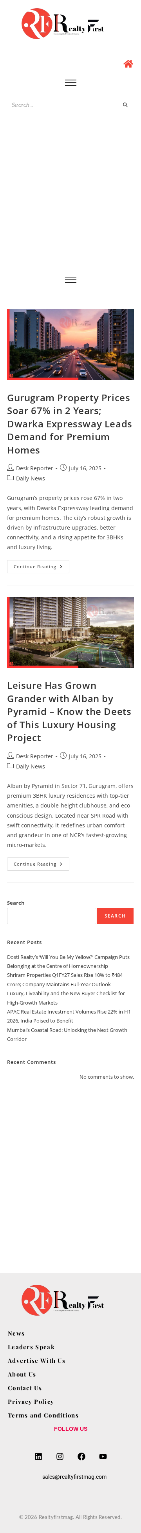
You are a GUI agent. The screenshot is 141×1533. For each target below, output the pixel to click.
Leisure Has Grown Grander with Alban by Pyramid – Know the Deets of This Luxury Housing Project (69, 711)
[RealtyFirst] (70, 23)
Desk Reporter (34, 468)
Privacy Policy (31, 1401)
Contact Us (25, 1388)
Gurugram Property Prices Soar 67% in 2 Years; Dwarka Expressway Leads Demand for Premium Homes (69, 423)
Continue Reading (41, 564)
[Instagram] (60, 1456)
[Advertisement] (70, 200)
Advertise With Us (36, 1360)
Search (16, 902)
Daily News (30, 478)
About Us (22, 1374)
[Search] (125, 105)
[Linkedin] (38, 1456)
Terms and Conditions (43, 1415)
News (16, 1333)
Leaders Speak (31, 1347)
